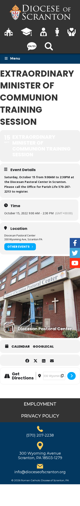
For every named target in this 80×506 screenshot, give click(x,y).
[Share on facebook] (27, 360)
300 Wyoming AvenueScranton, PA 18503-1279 (40, 455)
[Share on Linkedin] (43, 360)
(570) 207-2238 (40, 435)
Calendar (20, 346)
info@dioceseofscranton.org (40, 472)
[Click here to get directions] (71, 376)
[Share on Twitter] (35, 360)
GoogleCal (43, 346)
